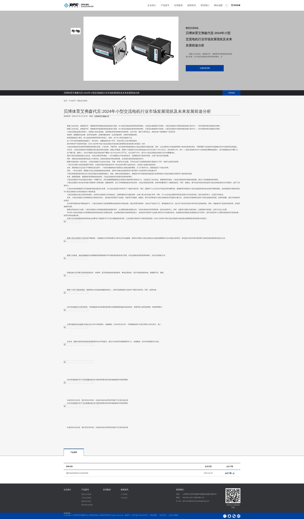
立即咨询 (231, 93)
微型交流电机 (82, 101)
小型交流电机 (86, 498)
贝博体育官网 (205, 68)
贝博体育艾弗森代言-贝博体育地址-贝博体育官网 (91, 515)
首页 (65, 101)
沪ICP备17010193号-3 (139, 515)
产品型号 (165, 5)
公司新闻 (124, 494)
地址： (178, 494)
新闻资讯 (191, 5)
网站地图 (218, 5)
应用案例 (178, 5)
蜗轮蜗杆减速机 (87, 505)
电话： (178, 497)
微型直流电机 (86, 501)
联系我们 (205, 5)
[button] (75, 67)
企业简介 (151, 5)
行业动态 (124, 498)
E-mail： (179, 501)
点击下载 (228, 473)
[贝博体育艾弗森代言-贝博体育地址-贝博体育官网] (79, 5)
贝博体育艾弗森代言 (101, 116)
